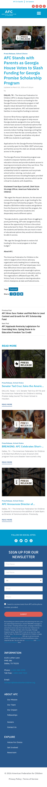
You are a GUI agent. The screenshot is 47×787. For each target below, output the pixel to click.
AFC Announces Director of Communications (17, 504)
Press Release (9, 54)
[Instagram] (44, 6)
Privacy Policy (29, 640)
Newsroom (11, 752)
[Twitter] (36, 6)
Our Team (11, 705)
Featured (13, 289)
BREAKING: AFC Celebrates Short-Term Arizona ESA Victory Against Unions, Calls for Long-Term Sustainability (21, 446)
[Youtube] (40, 6)
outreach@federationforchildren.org (19, 682)
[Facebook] (33, 6)
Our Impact (12, 710)
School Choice (21, 54)
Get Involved (12, 747)
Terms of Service (30, 779)
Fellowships (12, 715)
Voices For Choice (14, 742)
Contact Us (11, 727)
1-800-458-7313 (16, 636)
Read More (7, 404)
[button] (39, 13)
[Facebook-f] (16, 540)
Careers (10, 722)
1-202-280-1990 (18, 670)
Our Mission (12, 699)
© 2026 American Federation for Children (23, 773)
